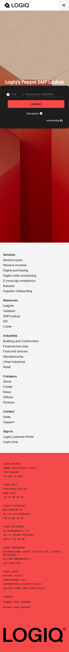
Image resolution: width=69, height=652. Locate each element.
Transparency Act (14, 579)
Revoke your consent (16, 607)
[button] (64, 5)
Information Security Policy (22, 583)
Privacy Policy (13, 575)
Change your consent (17, 601)
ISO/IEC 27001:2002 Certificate (24, 588)
